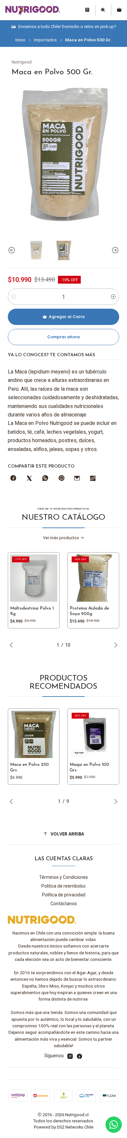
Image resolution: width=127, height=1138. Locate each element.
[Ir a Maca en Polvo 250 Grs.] (33, 734)
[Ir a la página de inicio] (32, 10)
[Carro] (119, 10)
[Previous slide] (13, 250)
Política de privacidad (63, 894)
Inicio (20, 40)
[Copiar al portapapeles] (92, 479)
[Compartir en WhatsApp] (45, 479)
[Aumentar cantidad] (113, 296)
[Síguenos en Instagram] (70, 1056)
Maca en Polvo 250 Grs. (29, 767)
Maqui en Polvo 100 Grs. (89, 767)
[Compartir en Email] (77, 479)
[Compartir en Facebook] (13, 479)
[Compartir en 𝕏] (29, 479)
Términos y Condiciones (63, 877)
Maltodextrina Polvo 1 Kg (32, 611)
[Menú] (87, 10)
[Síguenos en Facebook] (79, 1056)
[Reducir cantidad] (13, 296)
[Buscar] (103, 10)
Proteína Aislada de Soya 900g (89, 611)
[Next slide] (114, 250)
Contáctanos (63, 903)
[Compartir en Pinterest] (61, 479)
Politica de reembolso (63, 886)
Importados (45, 40)
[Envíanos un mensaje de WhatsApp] (114, 1125)
